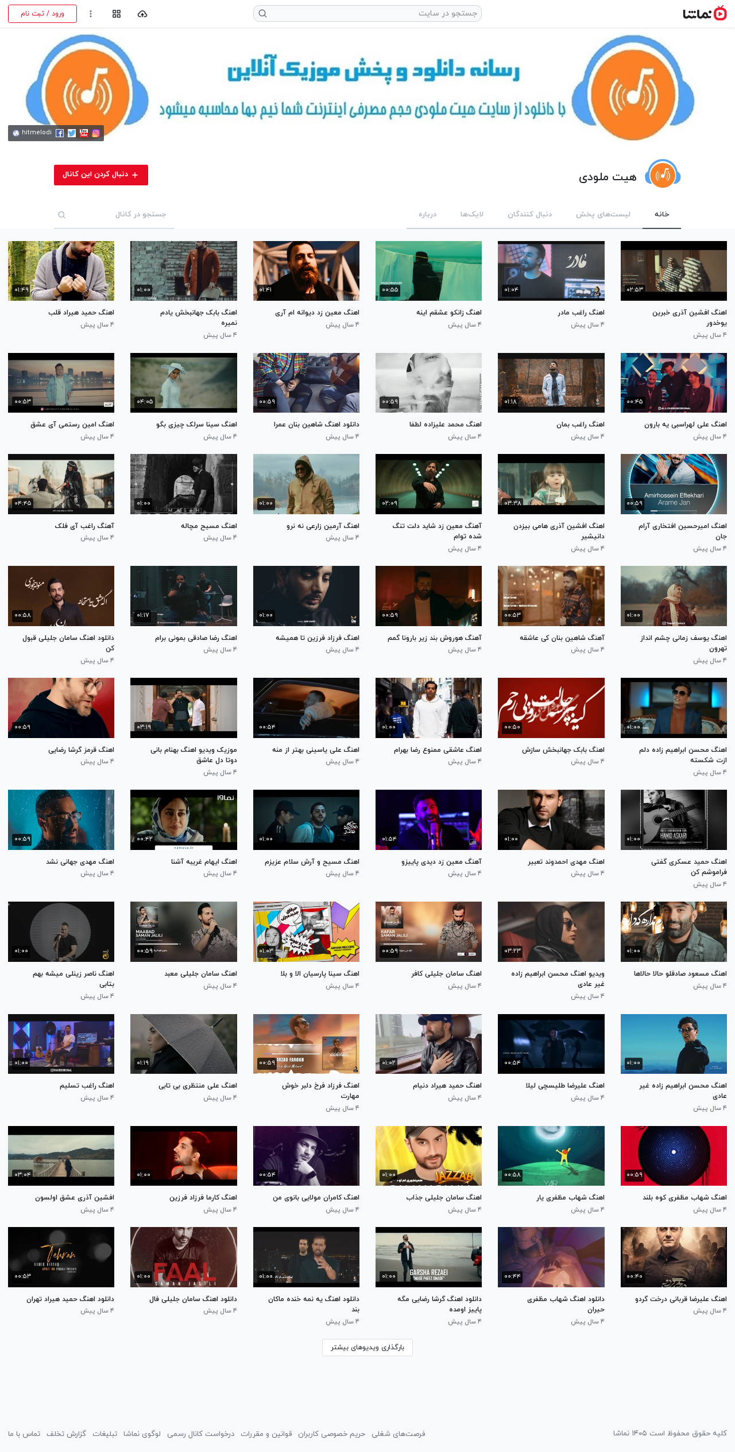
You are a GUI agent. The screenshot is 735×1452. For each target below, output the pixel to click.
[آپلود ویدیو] (142, 14)
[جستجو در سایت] (263, 13)
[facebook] (60, 133)
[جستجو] (62, 214)
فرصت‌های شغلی (398, 1434)
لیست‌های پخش (603, 214)
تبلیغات (104, 1434)
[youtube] (84, 133)
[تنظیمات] (91, 14)
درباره (427, 214)
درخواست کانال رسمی (200, 1434)
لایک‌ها (472, 214)
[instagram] (96, 133)
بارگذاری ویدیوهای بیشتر (367, 1347)
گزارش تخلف (66, 1434)
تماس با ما (24, 1434)
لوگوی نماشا (142, 1434)
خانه (662, 214)
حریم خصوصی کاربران (331, 1434)
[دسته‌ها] (116, 14)
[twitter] (72, 133)
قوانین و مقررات (266, 1434)
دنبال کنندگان (530, 214)
